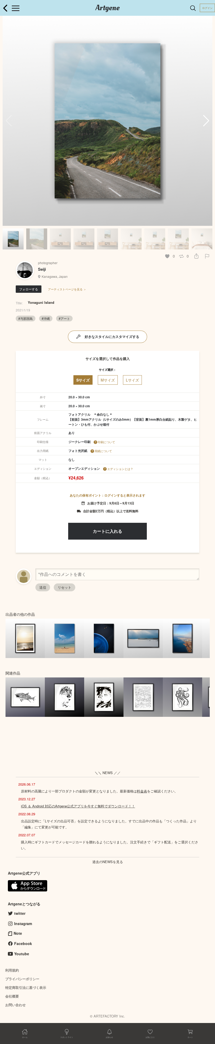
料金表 (142, 791)
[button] (206, 121)
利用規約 (12, 970)
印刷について (106, 442)
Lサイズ (132, 380)
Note (18, 933)
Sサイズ (83, 380)
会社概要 (12, 996)
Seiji (42, 269)
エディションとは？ (120, 469)
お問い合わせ (15, 1004)
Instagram (23, 923)
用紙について (103, 451)
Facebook (23, 943)
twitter (19, 913)
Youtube (21, 953)
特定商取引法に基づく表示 (25, 987)
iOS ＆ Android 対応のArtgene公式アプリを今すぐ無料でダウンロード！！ (78, 805)
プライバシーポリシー (22, 978)
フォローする (28, 289)
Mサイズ (108, 380)
